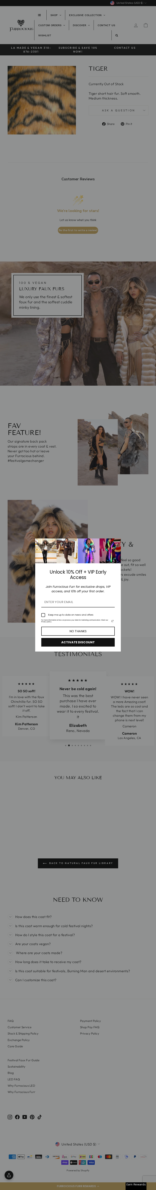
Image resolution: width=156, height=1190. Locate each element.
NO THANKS (78, 631)
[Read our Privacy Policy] (112, 621)
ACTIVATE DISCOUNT (78, 642)
